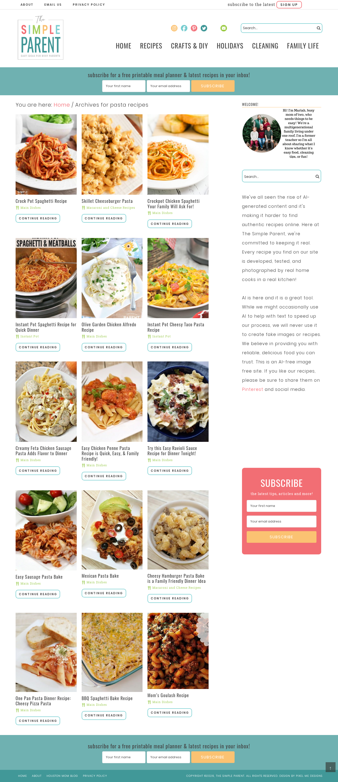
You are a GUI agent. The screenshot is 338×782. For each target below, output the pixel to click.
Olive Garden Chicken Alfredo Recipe (109, 327)
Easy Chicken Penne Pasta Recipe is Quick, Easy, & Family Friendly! (110, 453)
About (27, 4)
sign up (289, 4)
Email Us (53, 4)
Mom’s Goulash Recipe (168, 695)
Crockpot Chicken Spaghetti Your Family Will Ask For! (173, 204)
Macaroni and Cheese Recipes (111, 208)
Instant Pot (30, 336)
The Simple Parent (40, 38)
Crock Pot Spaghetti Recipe (41, 201)
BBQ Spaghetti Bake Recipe (107, 698)
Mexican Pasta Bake (100, 575)
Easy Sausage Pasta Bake (39, 576)
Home (22, 776)
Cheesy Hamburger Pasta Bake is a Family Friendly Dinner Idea (176, 578)
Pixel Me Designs (309, 776)
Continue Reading (38, 218)
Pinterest (252, 389)
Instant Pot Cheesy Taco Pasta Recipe (175, 327)
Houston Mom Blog (62, 776)
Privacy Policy (89, 4)
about (37, 776)
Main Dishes (31, 208)
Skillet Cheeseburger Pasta (107, 201)
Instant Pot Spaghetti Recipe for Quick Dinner (46, 327)
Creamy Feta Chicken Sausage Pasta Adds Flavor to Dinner (44, 451)
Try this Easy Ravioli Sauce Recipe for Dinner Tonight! (172, 451)
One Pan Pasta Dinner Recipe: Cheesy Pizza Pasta (43, 701)
